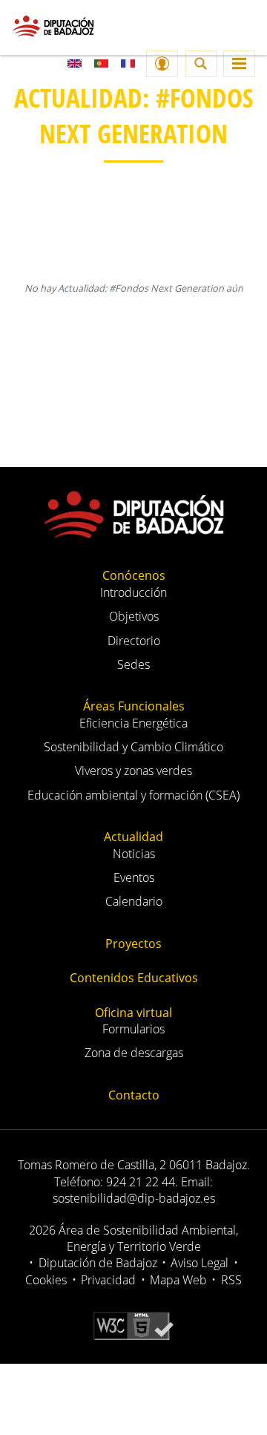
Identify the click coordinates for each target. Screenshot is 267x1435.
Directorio (134, 640)
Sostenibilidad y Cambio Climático (133, 747)
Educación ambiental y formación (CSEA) (133, 795)
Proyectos (133, 943)
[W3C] (133, 1324)
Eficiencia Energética (133, 723)
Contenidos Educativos (134, 978)
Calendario (133, 901)
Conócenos (133, 575)
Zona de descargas (134, 1053)
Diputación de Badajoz (98, 1263)
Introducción (133, 592)
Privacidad (108, 1280)
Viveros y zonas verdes (133, 770)
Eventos (133, 877)
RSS (231, 1280)
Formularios (133, 1029)
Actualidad (133, 836)
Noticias (134, 854)
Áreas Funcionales (134, 706)
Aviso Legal (199, 1263)
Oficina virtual (133, 1012)
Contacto (133, 1095)
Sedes (133, 664)
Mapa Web (178, 1280)
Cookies (46, 1280)
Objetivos (134, 616)
